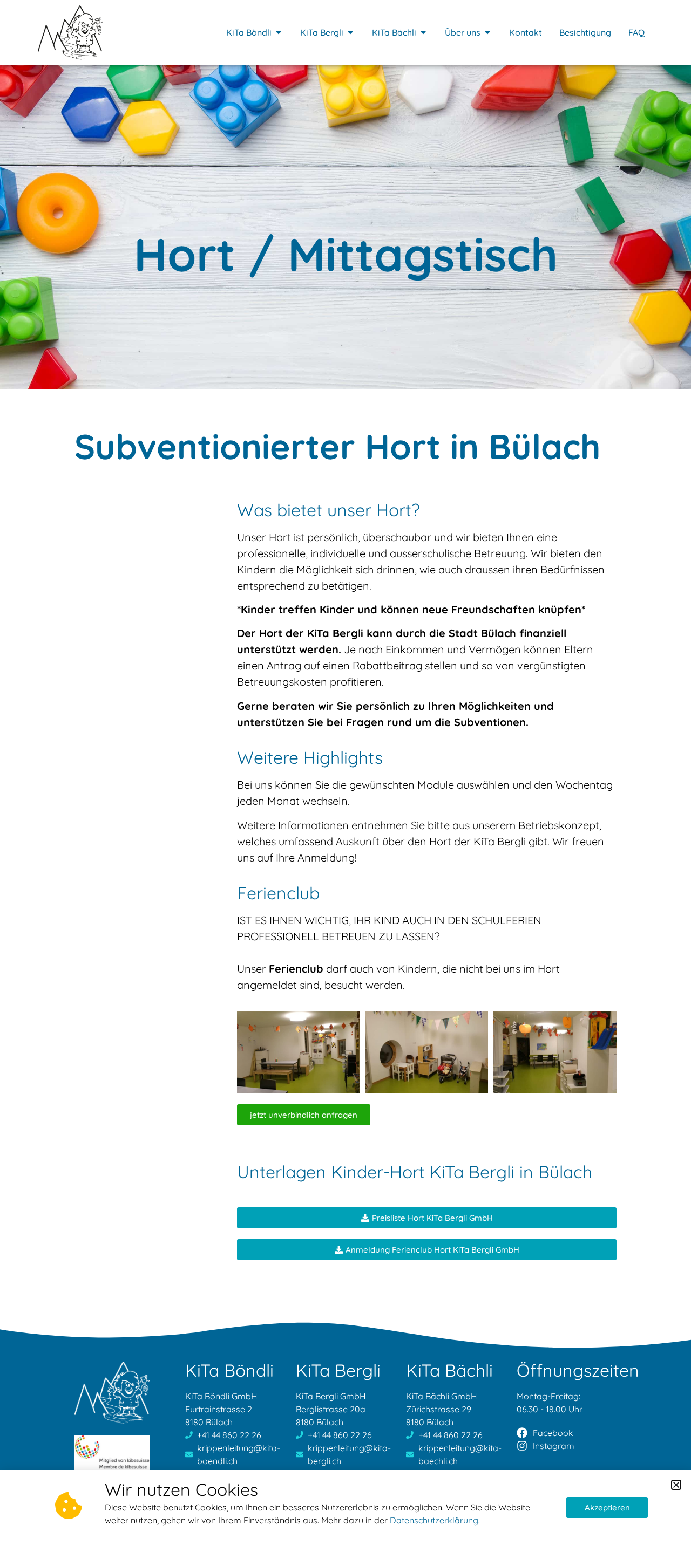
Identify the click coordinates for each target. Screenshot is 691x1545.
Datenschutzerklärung (434, 1520)
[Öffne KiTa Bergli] (350, 32)
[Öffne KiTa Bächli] (423, 32)
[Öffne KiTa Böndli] (278, 32)
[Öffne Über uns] (487, 32)
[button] (676, 1485)
